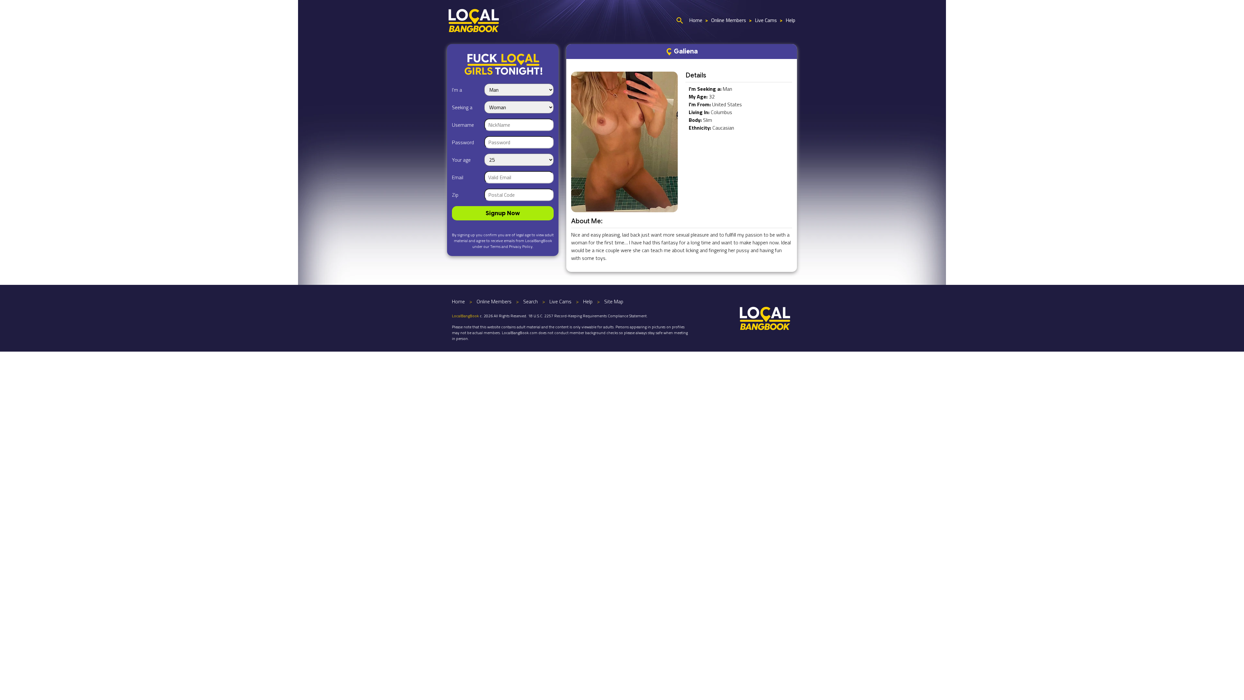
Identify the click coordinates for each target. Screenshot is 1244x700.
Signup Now (503, 213)
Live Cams (766, 20)
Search (530, 301)
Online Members (728, 20)
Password (463, 142)
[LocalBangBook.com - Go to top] (765, 317)
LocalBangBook (465, 316)
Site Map (613, 301)
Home (695, 20)
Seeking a (462, 107)
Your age (461, 160)
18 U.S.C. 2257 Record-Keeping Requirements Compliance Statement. (588, 316)
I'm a (457, 90)
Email (457, 177)
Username (463, 125)
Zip (455, 195)
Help (790, 20)
